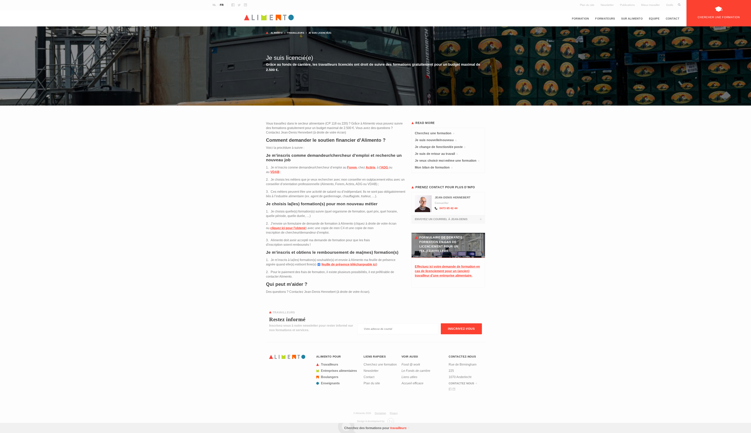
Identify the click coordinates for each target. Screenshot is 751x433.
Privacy (394, 413)
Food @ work (411, 364)
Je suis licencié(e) (319, 33)
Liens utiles (409, 377)
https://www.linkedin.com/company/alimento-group (245, 4)
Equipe (654, 18)
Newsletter (607, 4)
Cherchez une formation (433, 133)
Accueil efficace (412, 383)
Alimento (277, 33)
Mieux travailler (650, 4)
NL (214, 4)
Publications (627, 4)
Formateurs (605, 18)
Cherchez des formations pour (375, 428)
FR (222, 4)
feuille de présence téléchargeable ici (349, 264)
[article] (337, 364)
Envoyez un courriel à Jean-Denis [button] (441, 219)
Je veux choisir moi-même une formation (446, 160)
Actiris (370, 167)
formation (580, 18)
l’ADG (384, 167)
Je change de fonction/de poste (439, 147)
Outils (669, 4)
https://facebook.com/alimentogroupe (232, 4)
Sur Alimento (632, 18)
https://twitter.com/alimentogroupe (239, 4)
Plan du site (587, 4)
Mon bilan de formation (432, 167)
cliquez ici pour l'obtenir (288, 228)
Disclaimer (380, 413)
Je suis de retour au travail (435, 153)
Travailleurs (295, 33)
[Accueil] (375, 17)
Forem (352, 167)
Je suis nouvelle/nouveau (434, 140)
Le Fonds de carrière (416, 370)
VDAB (274, 172)
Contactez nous (461, 383)
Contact (672, 18)
